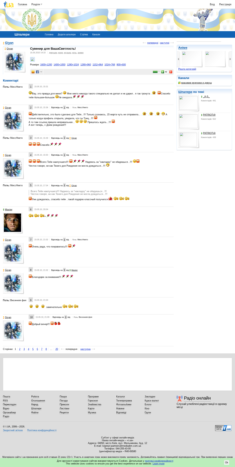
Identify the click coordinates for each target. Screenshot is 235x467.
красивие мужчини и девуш (196, 82)
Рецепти (64, 412)
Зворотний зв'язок (13, 430)
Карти (91, 408)
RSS (5, 400)
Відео (6, 408)
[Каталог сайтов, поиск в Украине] (223, 426)
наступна (85, 349)
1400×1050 (59, 64)
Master (8, 209)
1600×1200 (46, 64)
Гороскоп (93, 400)
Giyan (9, 43)
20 (56, 349)
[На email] (33, 71)
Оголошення (38, 400)
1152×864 (98, 64)
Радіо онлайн (197, 398)
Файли (34, 412)
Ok (226, 462)
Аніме (182, 47)
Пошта (6, 396)
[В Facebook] (37, 71)
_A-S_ (206, 96)
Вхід (212, 4)
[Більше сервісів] (41, 72)
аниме (81, 53)
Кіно (147, 408)
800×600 (121, 64)
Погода (64, 400)
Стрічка (84, 34)
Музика (92, 412)
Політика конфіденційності (42, 430)
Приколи (64, 404)
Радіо (6, 416)
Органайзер (9, 412)
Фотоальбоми (123, 404)
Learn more (158, 463)
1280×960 (85, 64)
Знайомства (94, 404)
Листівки (64, 408)
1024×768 (109, 64)
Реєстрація (225, 4)
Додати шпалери (67, 34)
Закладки (150, 396)
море (60, 53)
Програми (93, 396)
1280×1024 (73, 64)
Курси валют (152, 400)
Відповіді (121, 412)
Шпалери (185, 92)
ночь (74, 53)
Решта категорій (187, 69)
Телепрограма (124, 400)
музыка (67, 53)
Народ (34, 404)
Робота (35, 396)
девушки (53, 53)
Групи (148, 412)
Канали (96, 34)
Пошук (63, 396)
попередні (152, 42)
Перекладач (9, 404)
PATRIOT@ (209, 114)
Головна (22, 4)
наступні (164, 42)
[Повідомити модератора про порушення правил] (171, 71)
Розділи (35, 4)
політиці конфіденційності (159, 460)
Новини (120, 408)
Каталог (120, 396)
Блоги (148, 404)
